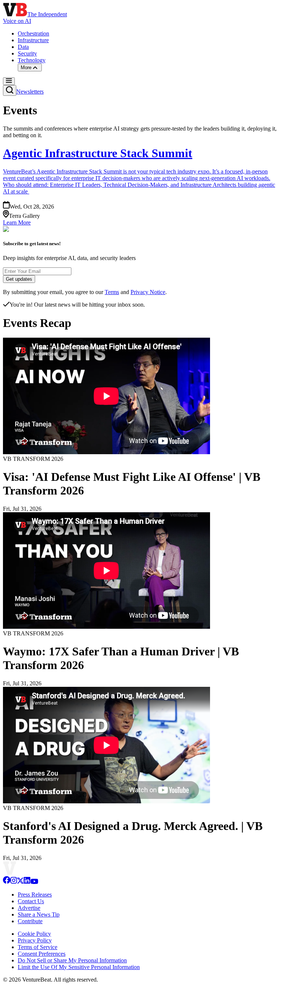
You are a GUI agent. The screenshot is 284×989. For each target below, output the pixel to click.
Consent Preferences (41, 954)
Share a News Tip (39, 914)
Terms (112, 292)
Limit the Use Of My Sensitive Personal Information (79, 967)
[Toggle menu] (9, 81)
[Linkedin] (27, 882)
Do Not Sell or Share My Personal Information (72, 960)
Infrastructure (33, 40)
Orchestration (33, 33)
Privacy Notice (148, 292)
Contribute (30, 921)
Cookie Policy (34, 934)
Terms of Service (37, 947)
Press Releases (35, 894)
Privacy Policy (35, 940)
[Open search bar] (9, 90)
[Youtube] (34, 882)
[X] (20, 882)
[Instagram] (13, 882)
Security (27, 53)
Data (23, 47)
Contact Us (31, 901)
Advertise (29, 908)
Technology (31, 60)
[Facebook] (6, 882)
